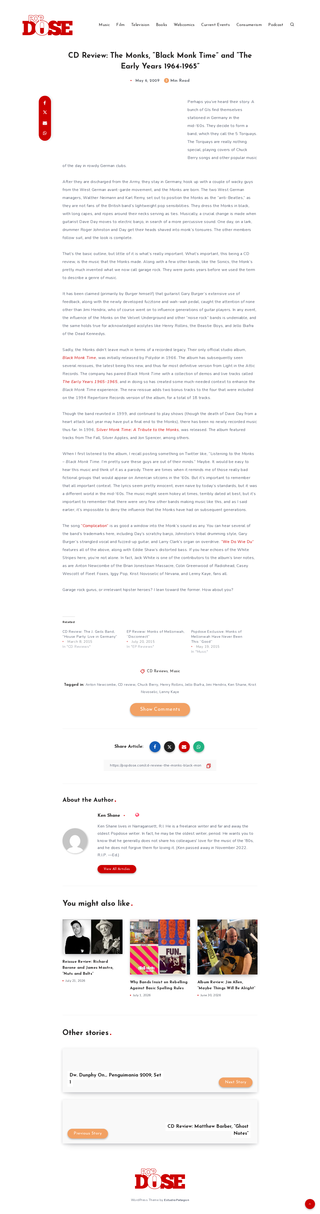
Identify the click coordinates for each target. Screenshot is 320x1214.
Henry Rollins (171, 684)
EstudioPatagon (176, 1200)
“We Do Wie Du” (237, 541)
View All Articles (117, 869)
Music (104, 25)
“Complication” (94, 525)
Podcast (275, 25)
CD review (127, 684)
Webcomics (184, 25)
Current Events (215, 25)
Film (120, 25)
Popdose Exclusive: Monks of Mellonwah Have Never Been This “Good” (216, 636)
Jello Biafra (194, 684)
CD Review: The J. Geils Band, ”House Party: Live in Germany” (89, 634)
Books (161, 25)
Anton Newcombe (101, 684)
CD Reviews (157, 671)
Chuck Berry (148, 684)
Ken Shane (237, 684)
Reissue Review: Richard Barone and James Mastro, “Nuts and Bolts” (87, 968)
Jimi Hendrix (216, 684)
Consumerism (249, 25)
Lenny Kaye (169, 692)
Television (140, 25)
